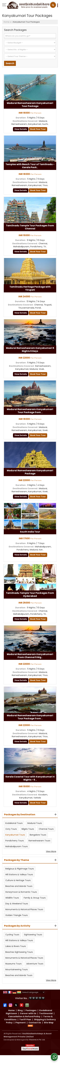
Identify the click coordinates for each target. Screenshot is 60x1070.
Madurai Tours (34, 823)
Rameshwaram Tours (39, 840)
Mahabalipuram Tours (16, 846)
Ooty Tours (11, 829)
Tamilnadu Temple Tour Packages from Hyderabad (30, 594)
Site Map (48, 1022)
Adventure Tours (34, 963)
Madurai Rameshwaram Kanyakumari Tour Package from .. (30, 411)
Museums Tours (13, 963)
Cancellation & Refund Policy (24, 1016)
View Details (20, 129)
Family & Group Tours (35, 897)
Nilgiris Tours (28, 829)
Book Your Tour (38, 129)
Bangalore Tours (38, 834)
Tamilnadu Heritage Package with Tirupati (30, 288)
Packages (30, 1010)
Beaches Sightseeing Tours (19, 952)
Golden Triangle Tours (16, 915)
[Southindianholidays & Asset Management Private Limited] (28, 5)
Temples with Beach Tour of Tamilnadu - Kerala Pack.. (30, 166)
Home (6, 22)
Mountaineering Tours (16, 969)
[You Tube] (21, 1005)
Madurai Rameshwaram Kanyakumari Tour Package (30, 105)
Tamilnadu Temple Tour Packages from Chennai (30, 227)
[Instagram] (10, 1005)
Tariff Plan (25, 1019)
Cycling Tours (12, 934)
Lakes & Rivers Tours (15, 946)
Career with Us (28, 1013)
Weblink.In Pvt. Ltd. (37, 1039)
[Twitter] (16, 1005)
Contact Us (35, 1022)
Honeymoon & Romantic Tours (21, 892)
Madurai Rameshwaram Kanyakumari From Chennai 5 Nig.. (30, 656)
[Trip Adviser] (27, 1005)
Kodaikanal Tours (14, 823)
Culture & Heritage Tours (18, 880)
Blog (20, 1010)
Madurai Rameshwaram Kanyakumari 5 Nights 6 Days (30, 349)
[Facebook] (5, 1005)
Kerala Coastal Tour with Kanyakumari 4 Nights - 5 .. (30, 778)
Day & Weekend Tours (16, 903)
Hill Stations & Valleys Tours (19, 874)
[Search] (53, 5)
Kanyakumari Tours (15, 834)
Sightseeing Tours (33, 934)
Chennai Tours (46, 829)
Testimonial (46, 1013)
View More (51, 851)
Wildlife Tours (12, 897)
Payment (20, 1022)
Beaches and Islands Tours (18, 886)
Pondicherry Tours (14, 840)
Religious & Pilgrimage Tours (19, 868)
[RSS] (30, 1025)
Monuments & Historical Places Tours (24, 909)
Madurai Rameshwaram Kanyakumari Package (30, 472)
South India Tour (30, 531)
